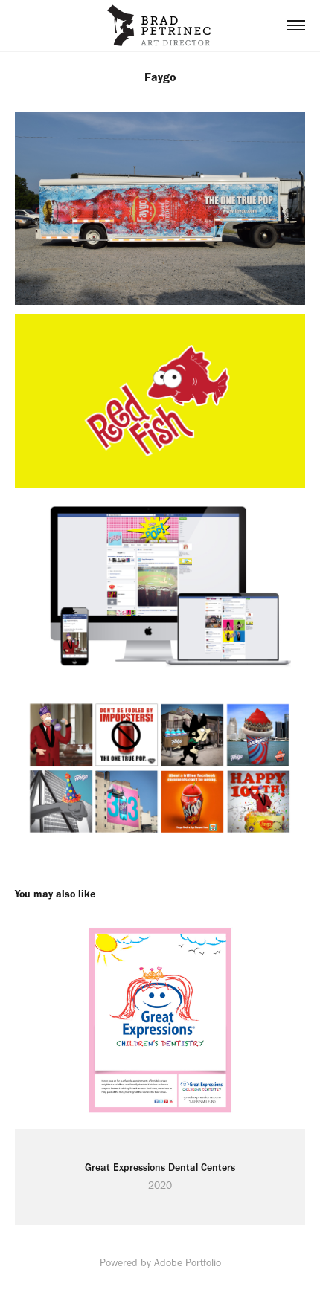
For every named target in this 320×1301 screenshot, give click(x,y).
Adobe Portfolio (187, 1262)
